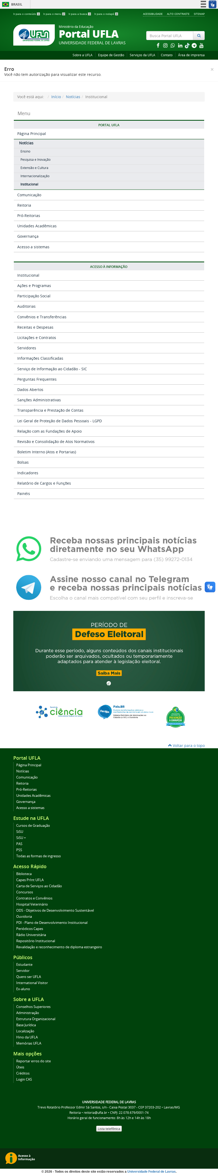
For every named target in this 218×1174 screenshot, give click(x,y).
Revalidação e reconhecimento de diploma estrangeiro (59, 947)
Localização (25, 1031)
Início (56, 96)
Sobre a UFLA (83, 55)
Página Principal (31, 133)
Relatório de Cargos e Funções (44, 483)
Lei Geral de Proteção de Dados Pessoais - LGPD (59, 420)
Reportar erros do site (33, 1061)
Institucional (29, 184)
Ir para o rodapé (106, 13)
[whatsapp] (173, 45)
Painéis (23, 493)
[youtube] (201, 45)
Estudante (24, 964)
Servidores (26, 347)
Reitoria (24, 205)
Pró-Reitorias (28, 215)
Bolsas (23, 462)
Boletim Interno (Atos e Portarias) (46, 451)
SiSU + (21, 838)
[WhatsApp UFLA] (109, 548)
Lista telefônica (109, 1129)
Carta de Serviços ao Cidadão (39, 886)
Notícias (73, 96)
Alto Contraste (178, 14)
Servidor (23, 970)
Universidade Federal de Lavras (151, 1171)
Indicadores (27, 472)
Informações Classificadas (40, 358)
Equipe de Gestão (111, 55)
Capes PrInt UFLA (30, 880)
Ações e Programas (34, 285)
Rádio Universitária (31, 935)
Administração (27, 1013)
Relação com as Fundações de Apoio (49, 431)
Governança (28, 236)
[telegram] (194, 45)
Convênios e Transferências (41, 316)
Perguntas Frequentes (37, 379)
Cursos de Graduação (33, 825)
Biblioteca (24, 874)
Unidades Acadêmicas (37, 225)
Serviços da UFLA (142, 55)
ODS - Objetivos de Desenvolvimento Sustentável (55, 910)
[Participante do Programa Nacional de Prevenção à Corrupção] (175, 716)
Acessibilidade (153, 14)
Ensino (25, 151)
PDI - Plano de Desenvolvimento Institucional (51, 922)
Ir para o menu (54, 13)
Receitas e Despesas (35, 327)
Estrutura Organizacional (35, 1019)
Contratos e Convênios (34, 898)
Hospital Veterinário (32, 904)
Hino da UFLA (27, 1037)
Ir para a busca (79, 13)
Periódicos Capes (29, 929)
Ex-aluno (23, 989)
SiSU (19, 831)
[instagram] (166, 45)
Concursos (24, 892)
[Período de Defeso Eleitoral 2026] (109, 650)
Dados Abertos (30, 389)
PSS (19, 850)
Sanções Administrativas (39, 399)
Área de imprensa (191, 55)
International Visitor (32, 983)
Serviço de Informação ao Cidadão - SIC (52, 368)
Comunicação (29, 194)
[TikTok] (188, 45)
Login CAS (24, 1079)
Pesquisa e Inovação (35, 159)
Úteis (20, 1067)
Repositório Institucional (35, 941)
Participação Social (34, 295)
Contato (167, 55)
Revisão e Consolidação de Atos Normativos (56, 441)
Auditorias (26, 306)
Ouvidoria (24, 916)
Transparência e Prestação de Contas (50, 410)
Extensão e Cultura (34, 168)
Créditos (23, 1073)
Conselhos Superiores (33, 1007)
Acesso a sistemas (33, 246)
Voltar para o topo (188, 745)
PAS (19, 844)
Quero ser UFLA (28, 977)
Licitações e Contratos (36, 337)
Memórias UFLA (28, 1043)
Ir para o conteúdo (26, 13)
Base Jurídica (26, 1025)
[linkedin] (181, 45)
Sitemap (199, 14)
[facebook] (158, 45)
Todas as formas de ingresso (38, 856)
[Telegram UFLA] (109, 587)
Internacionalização (34, 176)
